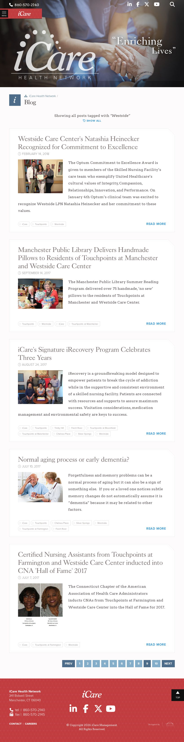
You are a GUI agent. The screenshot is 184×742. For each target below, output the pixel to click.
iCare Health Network (42, 96)
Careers (31, 723)
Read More (156, 224)
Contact (15, 723)
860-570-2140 (26, 5)
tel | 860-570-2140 (29, 710)
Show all (93, 120)
